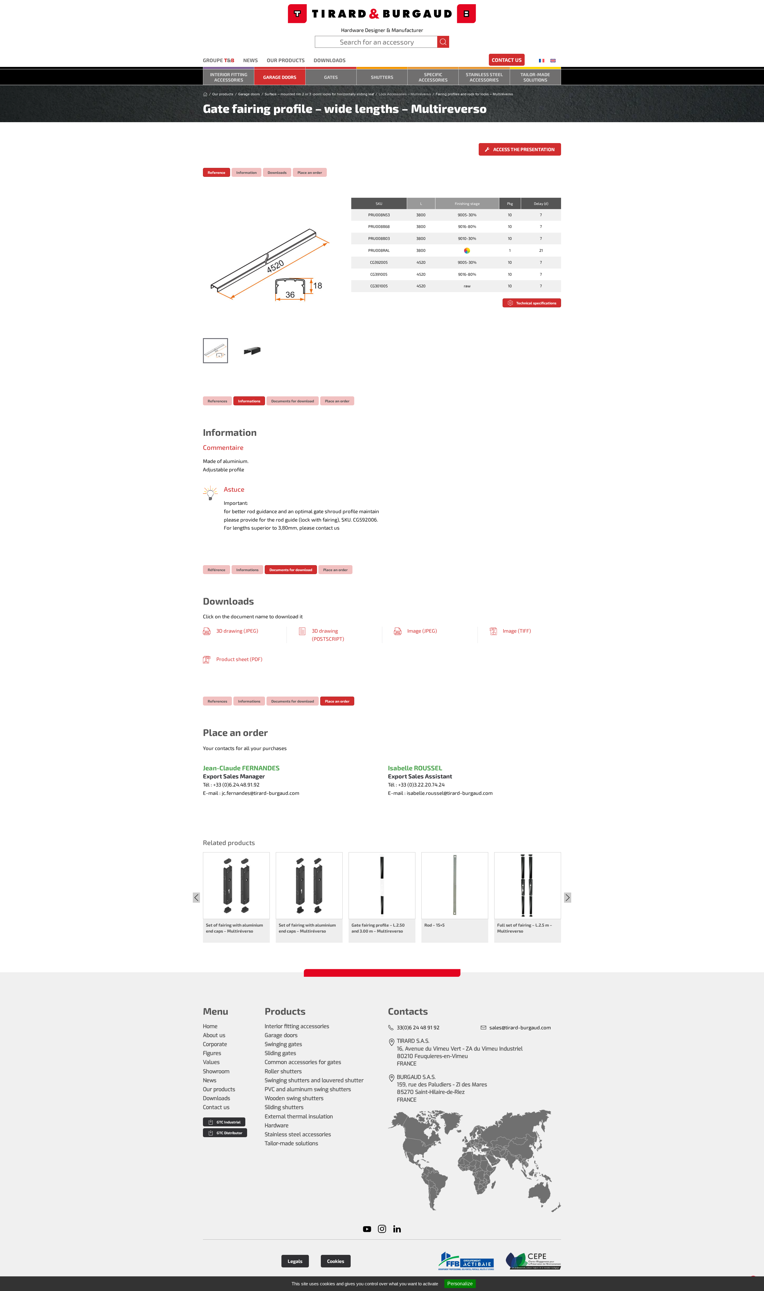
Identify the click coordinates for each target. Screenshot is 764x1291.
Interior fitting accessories (228, 77)
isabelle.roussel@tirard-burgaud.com (450, 793)
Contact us (507, 60)
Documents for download (292, 401)
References (217, 401)
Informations (249, 401)
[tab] (215, 350)
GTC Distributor (229, 1133)
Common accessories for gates (303, 1062)
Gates (331, 77)
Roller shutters (283, 1071)
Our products (286, 60)
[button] (271, 265)
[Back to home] (382, 13)
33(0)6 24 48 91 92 (418, 1027)
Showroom (216, 1071)
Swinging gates (283, 1044)
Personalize (460, 1283)
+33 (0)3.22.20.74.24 (421, 784)
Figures (212, 1053)
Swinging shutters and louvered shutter (314, 1080)
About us (214, 1035)
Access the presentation (523, 149)
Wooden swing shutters (294, 1098)
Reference (216, 172)
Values (211, 1062)
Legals (295, 1261)
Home (210, 1026)
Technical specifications (536, 303)
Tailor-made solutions (535, 77)
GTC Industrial (229, 1122)
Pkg (510, 203)
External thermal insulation (299, 1116)
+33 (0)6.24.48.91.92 (236, 784)
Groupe (218, 60)
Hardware (277, 1125)
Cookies (335, 1261)
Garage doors (279, 77)
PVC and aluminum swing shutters (308, 1089)
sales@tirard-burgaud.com (520, 1027)
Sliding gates (280, 1053)
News (250, 60)
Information (246, 172)
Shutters (382, 77)
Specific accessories (433, 77)
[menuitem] (541, 60)
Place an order (310, 172)
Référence (216, 570)
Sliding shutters (284, 1107)
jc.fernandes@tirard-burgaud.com (260, 793)
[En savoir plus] (466, 1261)
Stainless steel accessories (484, 77)
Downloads (330, 60)
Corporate (215, 1044)
